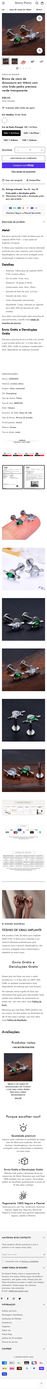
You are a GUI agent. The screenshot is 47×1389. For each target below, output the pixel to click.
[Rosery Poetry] (23, 3)
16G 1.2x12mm (11, 133)
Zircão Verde (4, 120)
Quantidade (7, 150)
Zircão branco (11, 120)
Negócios (6, 1326)
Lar (3, 9)
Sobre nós (6, 1330)
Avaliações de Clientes (11, 1318)
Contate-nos (7, 1322)
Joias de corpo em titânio (20, 9)
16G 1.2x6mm (29, 140)
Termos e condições (29, 1261)
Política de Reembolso (17, 1020)
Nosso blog (7, 1334)
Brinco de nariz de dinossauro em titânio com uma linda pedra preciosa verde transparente (18, 1089)
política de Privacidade (12, 1338)
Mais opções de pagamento (24, 171)
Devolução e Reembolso (12, 1314)
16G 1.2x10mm (31, 133)
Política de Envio (9, 1310)
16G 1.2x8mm (10, 140)
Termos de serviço (10, 1342)
